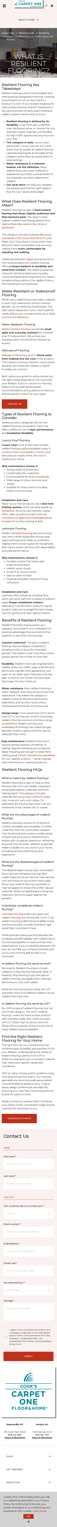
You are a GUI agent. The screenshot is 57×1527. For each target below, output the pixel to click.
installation (8, 510)
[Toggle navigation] (4, 6)
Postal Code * (10, 1263)
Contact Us (14, 404)
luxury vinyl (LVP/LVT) (30, 796)
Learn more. (40, 1511)
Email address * (11, 1244)
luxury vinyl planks (23, 452)
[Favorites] (46, 6)
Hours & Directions (15, 1437)
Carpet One (8, 33)
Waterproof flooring (13, 355)
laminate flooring (22, 533)
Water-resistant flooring (16, 329)
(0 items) (52, 6)
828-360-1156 (42, 1435)
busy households (39, 476)
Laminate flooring (12, 914)
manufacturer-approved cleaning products (27, 517)
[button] (28, 1213)
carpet (30, 259)
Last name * (10, 1176)
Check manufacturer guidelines (36, 755)
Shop (9, 1456)
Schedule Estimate (19, 1118)
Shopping (44, 33)
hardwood (8, 227)
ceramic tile (29, 224)
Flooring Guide (26, 33)
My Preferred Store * (14, 1283)
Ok (28, 1516)
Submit (28, 1356)
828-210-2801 (15, 1435)
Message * (9, 1301)
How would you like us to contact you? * (24, 1206)
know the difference (16, 317)
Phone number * (12, 1224)
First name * (10, 1157)
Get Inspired (14, 1469)
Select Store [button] (26, 19)
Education (13, 1482)
